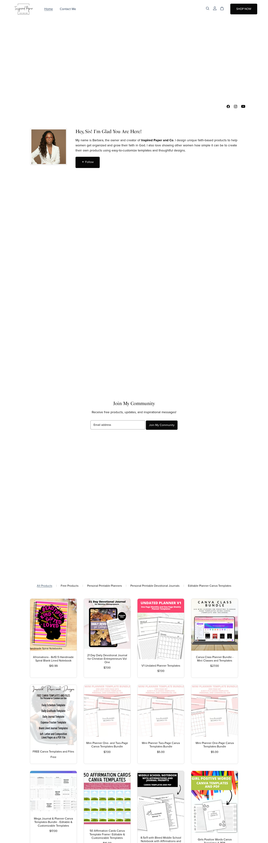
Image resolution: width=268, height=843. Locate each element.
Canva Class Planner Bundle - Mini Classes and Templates (214, 658)
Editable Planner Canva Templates (209, 586)
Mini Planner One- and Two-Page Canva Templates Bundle (107, 744)
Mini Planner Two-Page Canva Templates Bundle (161, 744)
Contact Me (68, 9)
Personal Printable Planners (104, 586)
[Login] (215, 8)
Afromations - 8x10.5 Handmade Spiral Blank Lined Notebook (53, 658)
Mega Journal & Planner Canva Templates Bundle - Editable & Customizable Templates (53, 822)
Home (48, 9)
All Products (44, 586)
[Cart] (223, 8)
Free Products (69, 586)
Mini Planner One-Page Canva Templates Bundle (215, 744)
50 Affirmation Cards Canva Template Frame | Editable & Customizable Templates (107, 834)
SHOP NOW (243, 9)
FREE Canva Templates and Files (53, 751)
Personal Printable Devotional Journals (154, 586)
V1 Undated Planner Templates (160, 666)
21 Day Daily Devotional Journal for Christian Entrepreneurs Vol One (107, 659)
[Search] (207, 8)
